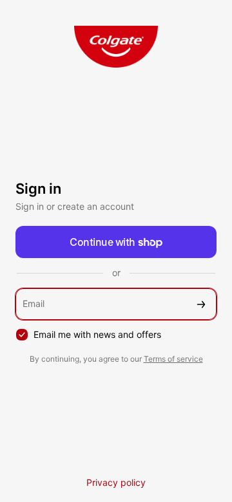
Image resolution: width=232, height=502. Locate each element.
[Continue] (201, 304)
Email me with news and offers (97, 334)
